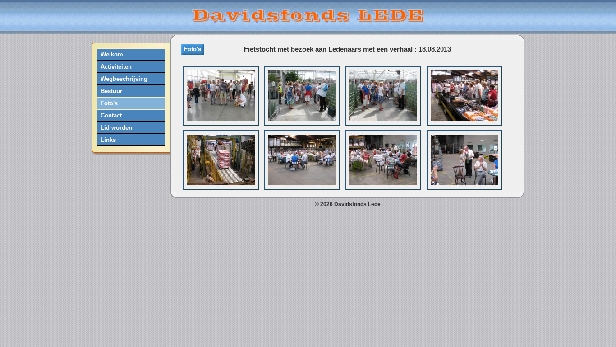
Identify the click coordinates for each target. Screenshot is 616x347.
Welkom (112, 54)
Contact (111, 115)
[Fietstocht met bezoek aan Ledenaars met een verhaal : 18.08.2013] (221, 96)
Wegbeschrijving (124, 78)
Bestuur (111, 91)
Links (108, 139)
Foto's (109, 103)
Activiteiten (116, 66)
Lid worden (116, 127)
